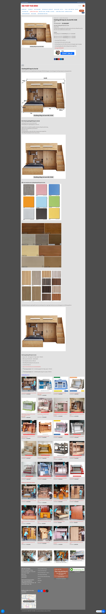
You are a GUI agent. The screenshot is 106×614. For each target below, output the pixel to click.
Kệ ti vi (61, 9)
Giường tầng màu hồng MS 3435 (43, 414)
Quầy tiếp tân (71, 9)
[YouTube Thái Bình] (44, 591)
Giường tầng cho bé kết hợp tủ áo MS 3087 (29, 500)
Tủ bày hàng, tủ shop (60, 11)
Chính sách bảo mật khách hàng (44, 576)
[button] (23, 46)
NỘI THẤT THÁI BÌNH (25, 2)
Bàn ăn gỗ (51, 9)
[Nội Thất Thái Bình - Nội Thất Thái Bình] (41, 6)
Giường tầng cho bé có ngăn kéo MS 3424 (77, 436)
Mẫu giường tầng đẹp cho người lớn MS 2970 (60, 458)
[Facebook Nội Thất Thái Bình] (41, 591)
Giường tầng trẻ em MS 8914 (26, 478)
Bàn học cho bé (42, 11)
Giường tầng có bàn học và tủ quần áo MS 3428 (77, 415)
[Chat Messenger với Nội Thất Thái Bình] (2, 611)
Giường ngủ (24, 9)
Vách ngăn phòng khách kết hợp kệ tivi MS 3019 (45, 501)
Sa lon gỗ (52, 11)
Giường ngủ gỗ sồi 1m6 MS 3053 (59, 521)
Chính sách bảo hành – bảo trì (43, 572)
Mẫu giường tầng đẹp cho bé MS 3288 (60, 478)
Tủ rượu (76, 9)
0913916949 (24, 575)
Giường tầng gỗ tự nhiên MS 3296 (75, 457)
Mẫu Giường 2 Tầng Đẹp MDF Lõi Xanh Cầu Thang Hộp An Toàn (28, 415)
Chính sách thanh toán (42, 570)
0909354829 (24, 577)
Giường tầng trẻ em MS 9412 (75, 478)
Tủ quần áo (30, 9)
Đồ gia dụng (33, 13)
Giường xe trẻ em (68, 11)
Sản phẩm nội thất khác (43, 13)
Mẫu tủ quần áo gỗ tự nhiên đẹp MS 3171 (77, 500)
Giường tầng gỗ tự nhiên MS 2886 (43, 457)
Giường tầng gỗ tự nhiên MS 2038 (43, 436)
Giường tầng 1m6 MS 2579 (58, 436)
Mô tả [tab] (23, 65)
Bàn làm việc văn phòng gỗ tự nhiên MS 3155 (44, 522)
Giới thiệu (40, 580)
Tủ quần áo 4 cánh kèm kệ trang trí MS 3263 (28, 543)
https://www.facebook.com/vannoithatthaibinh (32, 366)
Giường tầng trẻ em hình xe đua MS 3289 (45, 478)
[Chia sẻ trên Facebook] (55, 59)
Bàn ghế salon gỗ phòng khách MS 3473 (60, 500)
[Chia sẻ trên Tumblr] (63, 59)
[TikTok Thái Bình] (47, 591)
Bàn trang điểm (37, 9)
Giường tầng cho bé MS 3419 (26, 457)
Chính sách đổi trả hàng (42, 568)
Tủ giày (66, 9)
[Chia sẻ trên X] (57, 59)
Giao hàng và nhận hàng (42, 574)
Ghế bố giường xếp (26, 13)
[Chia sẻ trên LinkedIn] (61, 59)
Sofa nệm (48, 11)
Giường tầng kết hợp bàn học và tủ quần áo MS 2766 (61, 543)
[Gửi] (83, 6)
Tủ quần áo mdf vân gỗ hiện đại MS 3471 (76, 521)
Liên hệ (39, 578)
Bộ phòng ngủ (45, 9)
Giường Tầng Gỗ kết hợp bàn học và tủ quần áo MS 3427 (28, 437)
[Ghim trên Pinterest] (59, 59)
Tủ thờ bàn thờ (25, 11)
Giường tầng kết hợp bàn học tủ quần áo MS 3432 (60, 415)
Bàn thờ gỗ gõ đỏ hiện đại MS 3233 (43, 542)
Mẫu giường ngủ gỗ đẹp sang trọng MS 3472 (28, 522)
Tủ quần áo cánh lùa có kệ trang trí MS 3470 (76, 543)
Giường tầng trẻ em (34, 11)
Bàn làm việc (57, 9)
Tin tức (39, 582)
